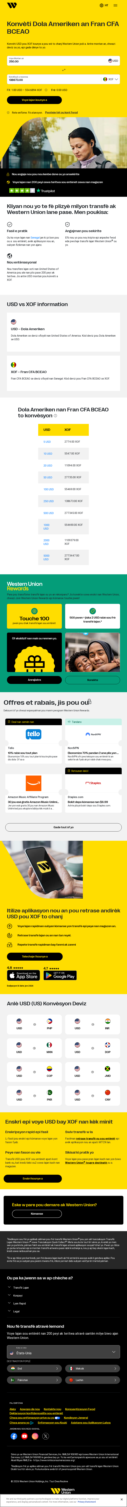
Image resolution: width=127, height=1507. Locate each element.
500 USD (48, 513)
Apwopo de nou (30, 1409)
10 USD (47, 453)
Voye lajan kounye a (34, 100)
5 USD (47, 441)
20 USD (47, 465)
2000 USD (46, 542)
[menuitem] (12, 5)
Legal (16, 1311)
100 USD (48, 489)
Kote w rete (21, 1348)
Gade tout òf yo (64, 827)
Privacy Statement (87, 1502)
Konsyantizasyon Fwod (80, 1409)
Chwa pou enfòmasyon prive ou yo (32, 1417)
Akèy (13, 1409)
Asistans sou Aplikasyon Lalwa (91, 1422)
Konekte (92, 680)
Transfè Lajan (21, 1287)
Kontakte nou (52, 1409)
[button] (104, 5)
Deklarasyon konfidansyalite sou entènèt (36, 1413)
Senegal (35, 237)
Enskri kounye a (33, 1178)
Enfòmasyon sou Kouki (52, 1422)
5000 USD (46, 557)
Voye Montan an (16, 58)
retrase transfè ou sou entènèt (95, 1138)
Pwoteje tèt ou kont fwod (61, 112)
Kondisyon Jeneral (76, 1417)
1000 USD (46, 526)
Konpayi (17, 1295)
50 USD (47, 477)
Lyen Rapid (19, 1303)
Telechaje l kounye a (35, 956)
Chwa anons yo (20, 1422)
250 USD (48, 501)
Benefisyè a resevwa (18, 77)
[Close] (121, 1499)
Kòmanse (37, 1213)
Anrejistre (34, 679)
